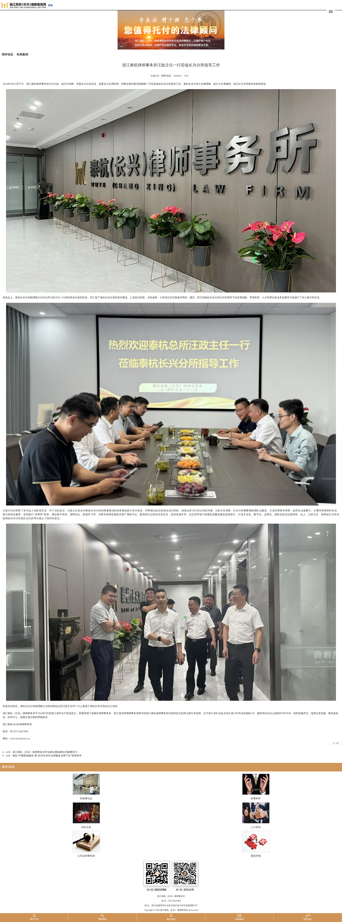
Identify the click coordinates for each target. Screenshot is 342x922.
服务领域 (8, 767)
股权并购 (256, 856)
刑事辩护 (256, 798)
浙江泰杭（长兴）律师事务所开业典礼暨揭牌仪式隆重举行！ (46, 752)
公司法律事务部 (86, 856)
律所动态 (7, 54)
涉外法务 (86, 827)
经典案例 (22, 54)
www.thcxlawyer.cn (20, 738)
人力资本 (256, 827)
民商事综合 (86, 798)
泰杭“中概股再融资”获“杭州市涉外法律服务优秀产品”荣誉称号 (47, 755)
